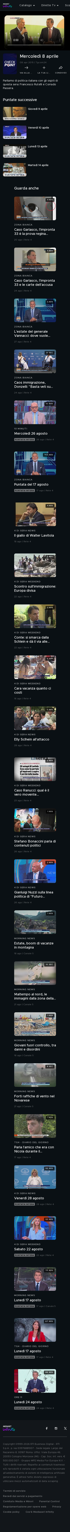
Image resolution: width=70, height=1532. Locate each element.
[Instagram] (56, 1428)
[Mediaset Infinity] (7, 5)
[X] (65, 1428)
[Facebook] (46, 1428)
